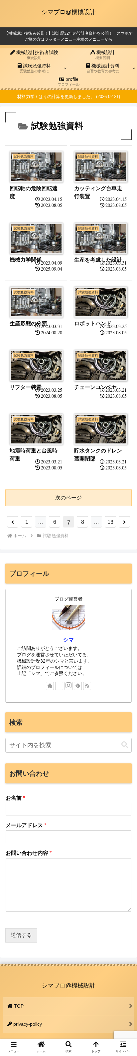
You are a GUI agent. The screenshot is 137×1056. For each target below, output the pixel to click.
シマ (68, 640)
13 (110, 522)
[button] (125, 745)
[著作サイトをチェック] (50, 686)
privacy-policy (27, 1024)
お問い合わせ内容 (29, 853)
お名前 (15, 798)
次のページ (68, 497)
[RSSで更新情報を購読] (87, 686)
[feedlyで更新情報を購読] (78, 686)
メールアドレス (26, 825)
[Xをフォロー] (59, 686)
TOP (18, 1006)
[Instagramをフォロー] (68, 686)
